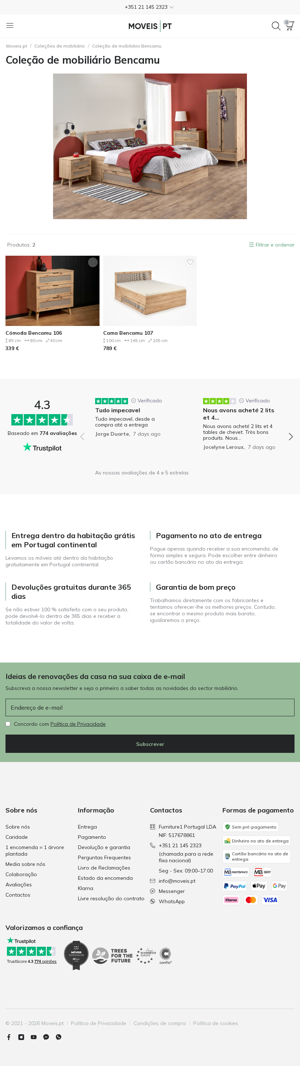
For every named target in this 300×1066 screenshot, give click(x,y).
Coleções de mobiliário (59, 46)
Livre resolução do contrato (111, 898)
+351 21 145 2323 (180, 845)
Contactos (17, 895)
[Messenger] (49, 1037)
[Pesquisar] (276, 26)
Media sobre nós (25, 864)
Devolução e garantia (104, 847)
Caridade (16, 837)
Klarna (85, 888)
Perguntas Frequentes (104, 857)
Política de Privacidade (78, 724)
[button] (150, 7)
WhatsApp (172, 901)
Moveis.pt (16, 46)
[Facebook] (11, 1037)
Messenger (172, 891)
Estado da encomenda (105, 878)
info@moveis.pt (177, 881)
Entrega (87, 826)
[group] (133, 417)
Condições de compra (160, 1023)
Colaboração (21, 874)
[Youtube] (36, 1037)
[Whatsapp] (61, 1037)
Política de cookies (215, 1023)
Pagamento (92, 837)
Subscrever (150, 744)
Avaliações (18, 884)
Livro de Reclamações (104, 867)
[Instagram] (24, 1037)
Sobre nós (17, 826)
